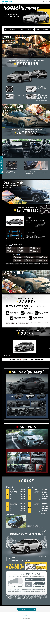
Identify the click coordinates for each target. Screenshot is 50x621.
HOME (2, 3)
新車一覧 (4, 3)
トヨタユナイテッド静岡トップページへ (26, 609)
